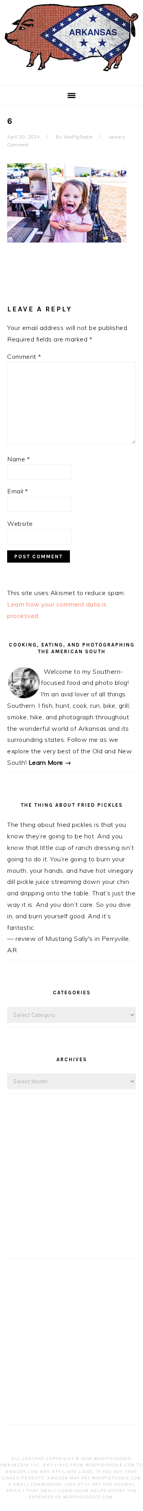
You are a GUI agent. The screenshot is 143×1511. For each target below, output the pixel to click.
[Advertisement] (71, 1183)
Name (18, 459)
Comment (24, 356)
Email (17, 491)
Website (20, 523)
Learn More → (50, 762)
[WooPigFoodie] (71, 73)
